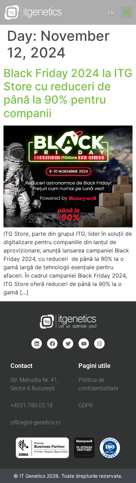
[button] (127, 12)
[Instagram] (99, 343)
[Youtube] (83, 343)
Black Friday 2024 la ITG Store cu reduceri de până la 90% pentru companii (68, 93)
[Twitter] (68, 343)
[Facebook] (52, 343)
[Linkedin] (36, 343)
